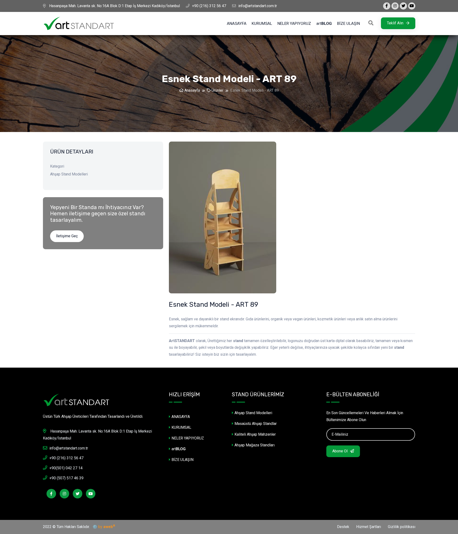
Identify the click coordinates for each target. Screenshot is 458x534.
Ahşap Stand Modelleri (253, 413)
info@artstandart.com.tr (257, 6)
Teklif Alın (395, 23)
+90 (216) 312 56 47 (209, 6)
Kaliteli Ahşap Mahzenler (255, 434)
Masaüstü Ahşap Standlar (255, 423)
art (324, 23)
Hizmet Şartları (368, 526)
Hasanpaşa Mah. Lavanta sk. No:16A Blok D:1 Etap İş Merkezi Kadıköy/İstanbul (114, 6)
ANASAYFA (236, 23)
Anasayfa (191, 90)
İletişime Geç (67, 236)
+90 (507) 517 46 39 (66, 478)
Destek (343, 526)
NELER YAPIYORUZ (294, 23)
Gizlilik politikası (401, 526)
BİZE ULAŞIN (348, 23)
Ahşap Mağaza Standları (254, 445)
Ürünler (217, 90)
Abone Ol (340, 451)
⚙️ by (103, 526)
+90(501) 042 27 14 (66, 468)
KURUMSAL (262, 23)
